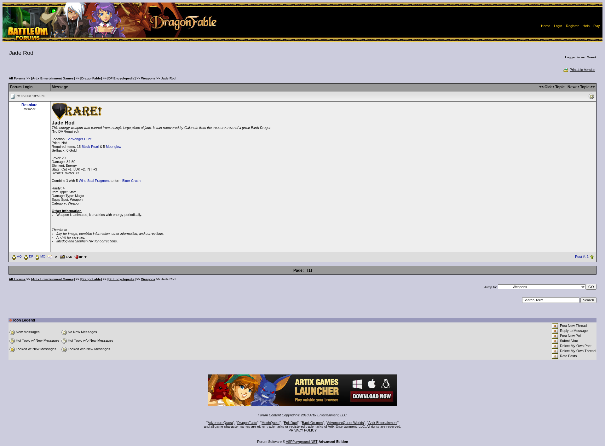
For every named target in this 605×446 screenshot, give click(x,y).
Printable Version (582, 70)
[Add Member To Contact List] (66, 256)
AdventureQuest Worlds (345, 423)
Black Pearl (90, 146)
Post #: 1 (582, 256)
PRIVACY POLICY (303, 430)
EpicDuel (290, 423)
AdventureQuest (220, 423)
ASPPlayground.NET (302, 441)
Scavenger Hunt (78, 139)
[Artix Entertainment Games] (53, 78)
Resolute (29, 105)
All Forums (17, 78)
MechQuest (270, 423)
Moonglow (113, 146)
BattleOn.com (312, 423)
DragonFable (247, 423)
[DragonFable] (91, 78)
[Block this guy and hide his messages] (80, 256)
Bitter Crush (131, 180)
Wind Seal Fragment (94, 180)
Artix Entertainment (382, 423)
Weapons (148, 78)
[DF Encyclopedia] (121, 78)
